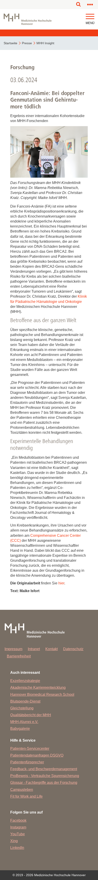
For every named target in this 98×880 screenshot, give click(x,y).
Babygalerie (20, 728)
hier (61, 583)
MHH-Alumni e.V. (24, 722)
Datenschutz (73, 649)
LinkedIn (17, 848)
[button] (90, 17)
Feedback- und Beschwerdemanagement (43, 769)
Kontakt (51, 649)
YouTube (17, 834)
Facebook (18, 820)
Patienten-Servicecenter (29, 748)
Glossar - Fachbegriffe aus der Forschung (43, 782)
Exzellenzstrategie (25, 681)
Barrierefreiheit (19, 656)
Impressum (13, 649)
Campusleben (21, 790)
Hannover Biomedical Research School (42, 694)
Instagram (18, 827)
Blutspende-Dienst (25, 701)
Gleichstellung (22, 708)
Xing (14, 841)
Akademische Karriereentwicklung (38, 687)
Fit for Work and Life (26, 796)
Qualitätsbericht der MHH (30, 715)
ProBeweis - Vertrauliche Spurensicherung (44, 776)
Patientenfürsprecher (27, 762)
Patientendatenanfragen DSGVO (36, 755)
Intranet (34, 649)
